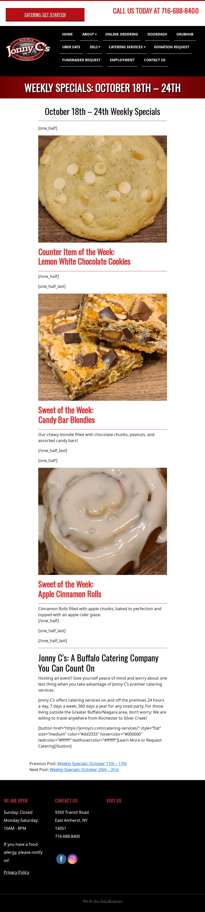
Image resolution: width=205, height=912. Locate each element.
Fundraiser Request (81, 59)
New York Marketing (108, 901)
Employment (122, 59)
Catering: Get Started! (45, 14)
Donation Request (171, 46)
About (88, 34)
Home (67, 34)
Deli (94, 46)
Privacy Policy (16, 872)
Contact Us (155, 59)
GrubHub (184, 34)
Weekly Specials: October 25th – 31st (84, 769)
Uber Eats (71, 46)
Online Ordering (121, 34)
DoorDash (157, 34)
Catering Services (126, 46)
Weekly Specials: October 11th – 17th (92, 763)
